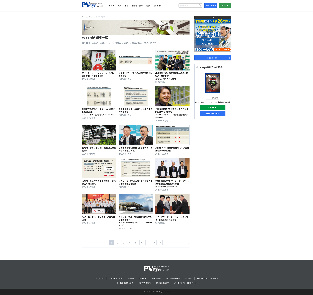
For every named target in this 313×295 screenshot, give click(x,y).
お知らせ (157, 5)
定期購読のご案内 (162, 283)
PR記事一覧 (212, 58)
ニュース (110, 5)
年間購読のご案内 (212, 113)
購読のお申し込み (127, 283)
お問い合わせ (156, 278)
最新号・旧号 (137, 5)
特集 (119, 5)
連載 (126, 5)
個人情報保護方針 (173, 278)
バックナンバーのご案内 (183, 283)
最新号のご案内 (145, 283)
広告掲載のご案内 (116, 278)
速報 (148, 5)
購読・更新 (210, 5)
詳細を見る (212, 107)
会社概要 (131, 278)
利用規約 (188, 278)
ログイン (224, 5)
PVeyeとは (99, 278)
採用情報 (142, 278)
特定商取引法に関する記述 (207, 278)
